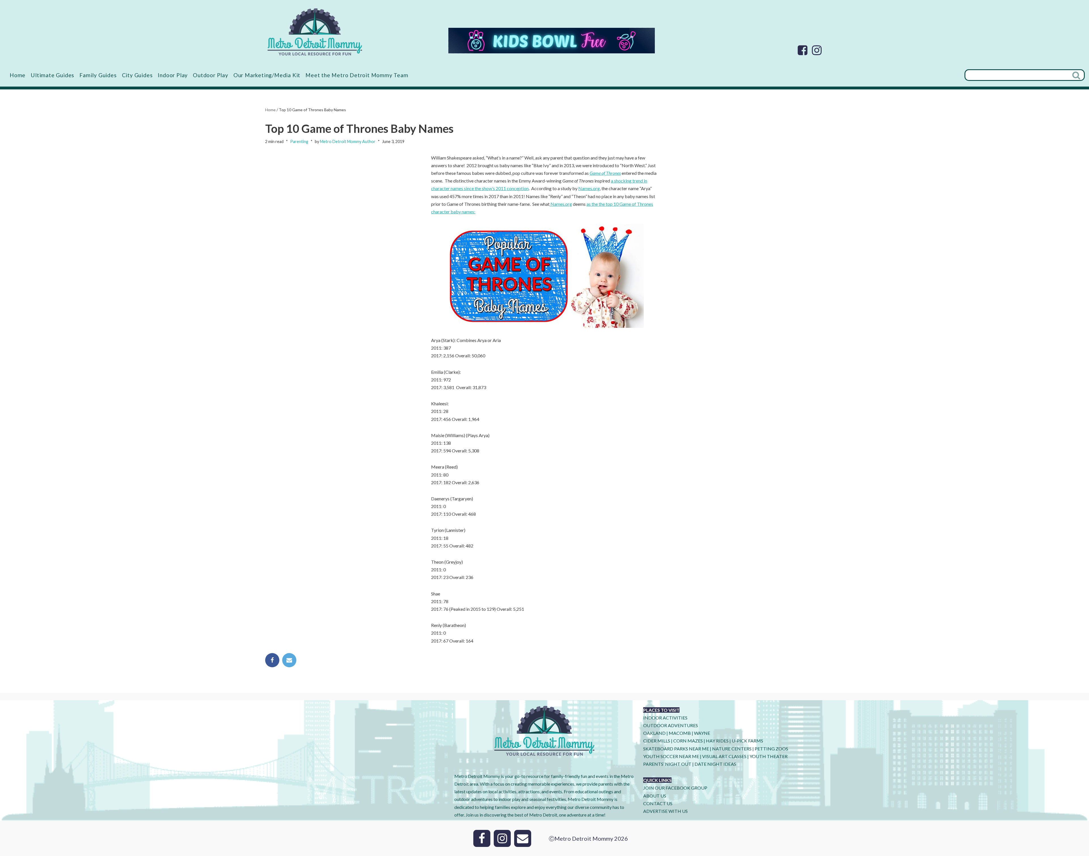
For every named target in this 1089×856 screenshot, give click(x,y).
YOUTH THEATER (769, 756)
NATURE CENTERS (732, 748)
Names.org (589, 188)
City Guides (137, 75)
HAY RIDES (717, 740)
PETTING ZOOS (771, 748)
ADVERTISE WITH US (665, 811)
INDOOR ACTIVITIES (665, 717)
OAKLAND (654, 733)
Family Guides (98, 75)
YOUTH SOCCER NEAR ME (671, 756)
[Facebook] (802, 50)
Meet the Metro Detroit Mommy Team (356, 75)
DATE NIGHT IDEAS (715, 764)
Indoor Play (173, 75)
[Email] (289, 660)
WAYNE (702, 733)
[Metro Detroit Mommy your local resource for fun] (314, 31)
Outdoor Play (210, 75)
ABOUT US (654, 795)
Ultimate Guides (52, 75)
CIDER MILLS (656, 740)
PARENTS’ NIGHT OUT (667, 764)
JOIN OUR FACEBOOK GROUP (675, 787)
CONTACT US (657, 803)
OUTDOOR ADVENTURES (670, 725)
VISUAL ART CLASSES (724, 756)
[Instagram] (817, 50)
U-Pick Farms (747, 740)
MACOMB (680, 733)
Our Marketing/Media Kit (266, 75)
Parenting (299, 141)
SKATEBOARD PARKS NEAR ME (676, 748)
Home (18, 75)
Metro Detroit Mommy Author (347, 141)
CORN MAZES (688, 740)
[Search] (1077, 75)
